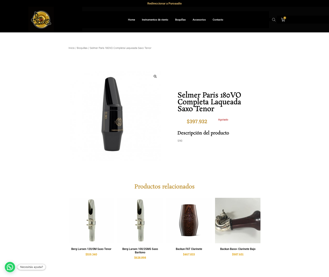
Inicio (72, 48)
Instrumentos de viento (155, 19)
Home (131, 19)
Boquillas (180, 19)
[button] (155, 76)
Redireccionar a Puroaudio (164, 3)
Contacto (218, 19)
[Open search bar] (274, 19)
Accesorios (199, 19)
